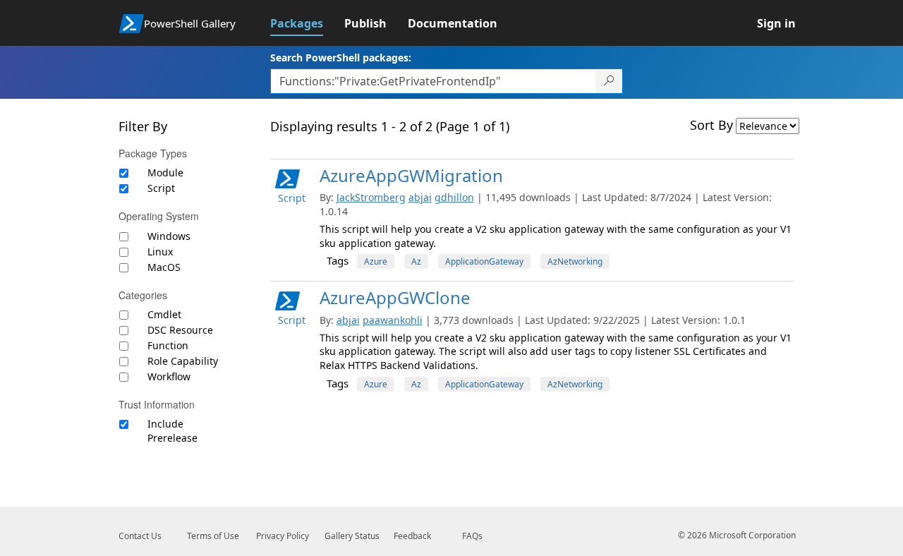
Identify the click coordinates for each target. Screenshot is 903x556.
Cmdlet (164, 314)
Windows (168, 236)
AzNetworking (574, 261)
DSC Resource (180, 330)
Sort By (711, 124)
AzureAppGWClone (395, 297)
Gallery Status (352, 536)
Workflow (168, 376)
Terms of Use (213, 536)
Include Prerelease (172, 431)
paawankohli (393, 320)
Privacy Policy (282, 536)
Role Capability (182, 361)
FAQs (472, 536)
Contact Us (140, 536)
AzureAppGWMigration (411, 175)
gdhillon (454, 197)
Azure (375, 261)
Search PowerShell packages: (340, 57)
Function (167, 345)
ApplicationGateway (484, 261)
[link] (307, 23)
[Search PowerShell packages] (609, 81)
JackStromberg (371, 197)
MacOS (164, 267)
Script (161, 188)
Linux (160, 251)
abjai (420, 197)
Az (416, 261)
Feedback (412, 536)
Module (165, 172)
